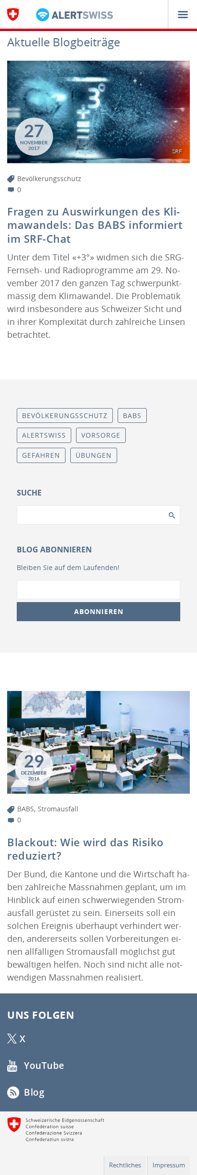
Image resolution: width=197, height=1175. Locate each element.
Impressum (169, 1165)
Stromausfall (58, 808)
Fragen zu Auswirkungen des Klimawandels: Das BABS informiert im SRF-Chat (95, 225)
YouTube (43, 1065)
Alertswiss (44, 435)
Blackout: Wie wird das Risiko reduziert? (85, 849)
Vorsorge (100, 435)
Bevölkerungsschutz (49, 178)
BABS (25, 808)
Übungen (94, 455)
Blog (33, 1092)
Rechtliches (125, 1165)
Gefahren (41, 455)
